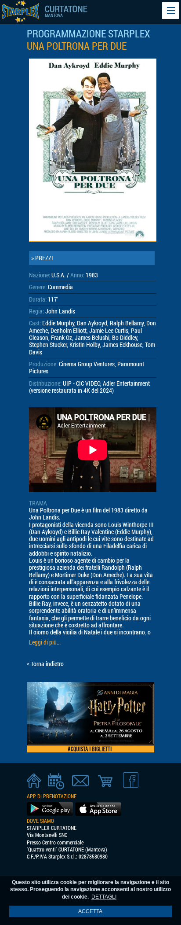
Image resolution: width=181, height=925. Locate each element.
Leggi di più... (45, 642)
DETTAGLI (103, 897)
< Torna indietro (45, 664)
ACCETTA (90, 911)
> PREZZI (42, 258)
